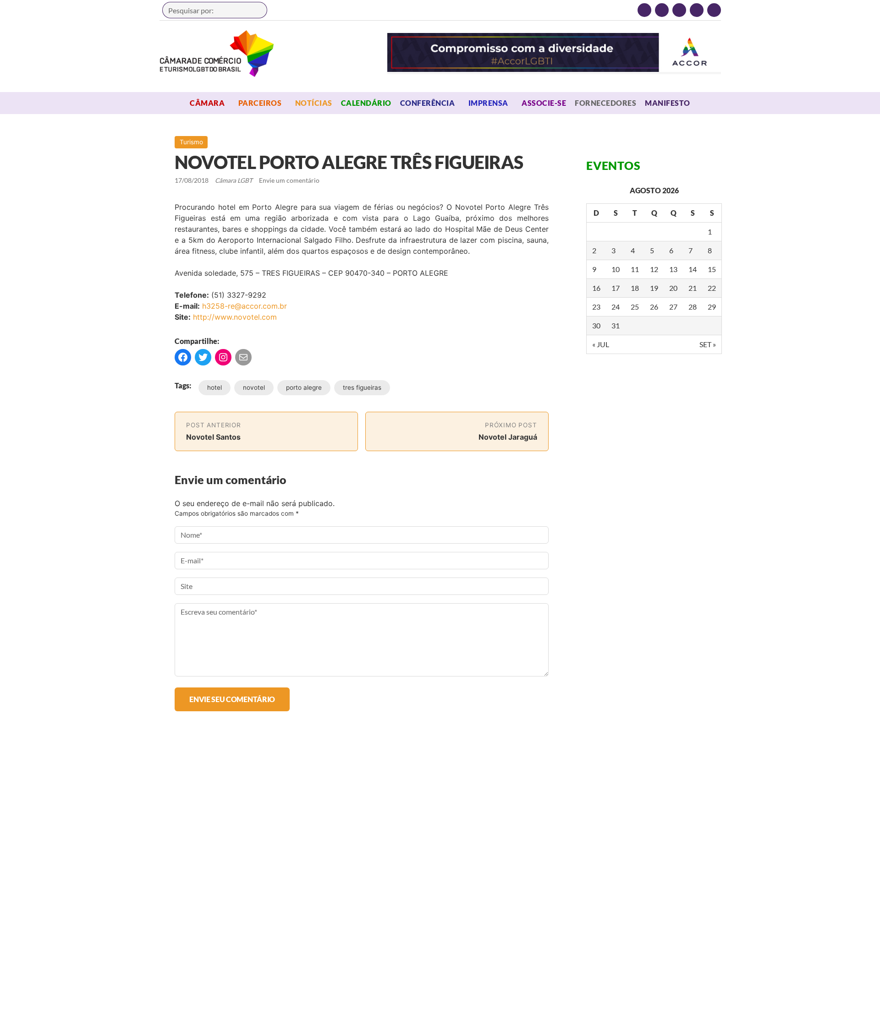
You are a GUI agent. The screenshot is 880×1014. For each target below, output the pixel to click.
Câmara (207, 102)
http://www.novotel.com (235, 317)
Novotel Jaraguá (507, 437)
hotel (214, 387)
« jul (600, 344)
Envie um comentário (289, 180)
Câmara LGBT (217, 53)
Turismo (191, 142)
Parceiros (259, 102)
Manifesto (667, 102)
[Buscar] (256, 10)
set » (707, 344)
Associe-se (544, 102)
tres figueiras (362, 387)
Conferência (427, 102)
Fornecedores (605, 102)
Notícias (313, 102)
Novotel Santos (213, 437)
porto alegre (304, 387)
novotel (254, 387)
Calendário (366, 102)
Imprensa (488, 102)
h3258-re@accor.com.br (244, 306)
